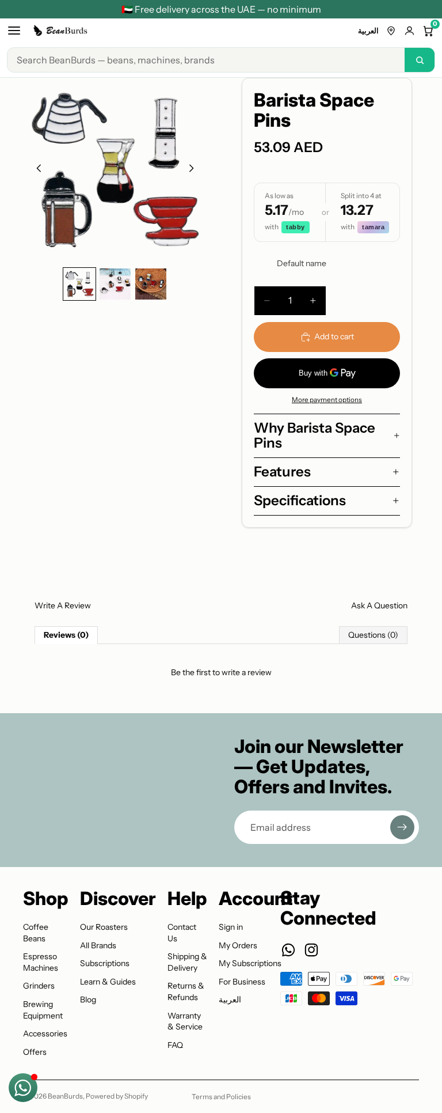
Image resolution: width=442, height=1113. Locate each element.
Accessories (45, 1033)
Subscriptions (104, 963)
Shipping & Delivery (187, 962)
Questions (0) (373, 635)
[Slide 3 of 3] (150, 284)
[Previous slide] (35, 170)
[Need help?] (23, 1088)
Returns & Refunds (185, 991)
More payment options (327, 400)
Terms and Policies (221, 1096)
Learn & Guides (108, 981)
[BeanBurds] (61, 30)
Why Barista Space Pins (314, 435)
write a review (247, 672)
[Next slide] (194, 170)
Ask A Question (379, 605)
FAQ (175, 1045)
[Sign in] (409, 31)
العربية (368, 30)
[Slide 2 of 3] (115, 284)
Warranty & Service (185, 1021)
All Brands (98, 945)
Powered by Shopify (117, 1096)
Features (282, 471)
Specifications (300, 500)
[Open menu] (14, 30)
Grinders (39, 985)
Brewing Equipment (43, 1010)
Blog (88, 999)
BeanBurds (65, 1096)
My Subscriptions (250, 963)
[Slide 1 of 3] (79, 284)
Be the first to (221, 672)
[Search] (420, 60)
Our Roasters (104, 927)
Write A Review (63, 605)
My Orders (238, 945)
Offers (35, 1052)
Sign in (231, 927)
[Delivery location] (391, 30)
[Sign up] (402, 827)
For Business (242, 981)
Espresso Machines (40, 962)
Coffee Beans (35, 933)
